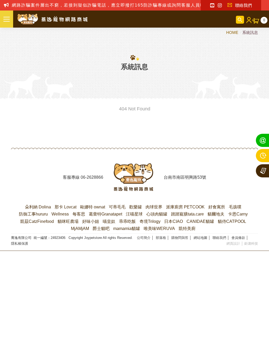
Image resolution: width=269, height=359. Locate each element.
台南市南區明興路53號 (185, 177)
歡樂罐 (135, 207)
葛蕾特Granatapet (105, 214)
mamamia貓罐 (126, 228)
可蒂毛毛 (117, 207)
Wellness (60, 214)
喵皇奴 (109, 221)
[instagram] (220, 5)
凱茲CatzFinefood (37, 221)
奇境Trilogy (150, 221)
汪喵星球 (134, 214)
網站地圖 (200, 238)
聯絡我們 (243, 5)
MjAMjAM (80, 228)
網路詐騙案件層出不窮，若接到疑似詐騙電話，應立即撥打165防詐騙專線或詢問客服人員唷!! (110, 5)
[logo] (133, 177)
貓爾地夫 (216, 214)
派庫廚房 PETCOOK (185, 207)
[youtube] (212, 5)
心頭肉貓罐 (156, 214)
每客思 (79, 214)
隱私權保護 (19, 243)
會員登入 (248, 20)
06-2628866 (92, 177)
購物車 (264, 20)
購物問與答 (179, 238)
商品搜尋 (240, 20)
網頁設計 (233, 243)
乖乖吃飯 (127, 221)
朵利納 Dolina (38, 207)
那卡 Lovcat (65, 207)
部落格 (161, 238)
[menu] (6, 19)
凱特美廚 (187, 228)
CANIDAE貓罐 (200, 221)
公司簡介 (144, 238)
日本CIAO (173, 221)
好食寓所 (216, 207)
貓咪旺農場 (68, 221)
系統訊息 (250, 32)
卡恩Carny (238, 214)
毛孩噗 (235, 207)
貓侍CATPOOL (232, 221)
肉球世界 (154, 207)
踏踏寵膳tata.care (187, 214)
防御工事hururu (33, 214)
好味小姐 (90, 221)
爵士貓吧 (101, 228)
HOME (232, 32)
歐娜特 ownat (92, 207)
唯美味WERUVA (159, 228)
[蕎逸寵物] (52, 19)
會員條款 (238, 238)
